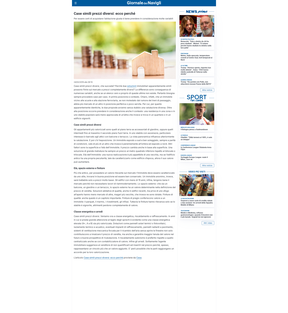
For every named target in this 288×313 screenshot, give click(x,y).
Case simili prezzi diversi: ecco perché (103, 257)
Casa (139, 257)
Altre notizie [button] (207, 90)
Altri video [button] (208, 223)
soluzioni (131, 86)
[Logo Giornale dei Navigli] (144, 3)
